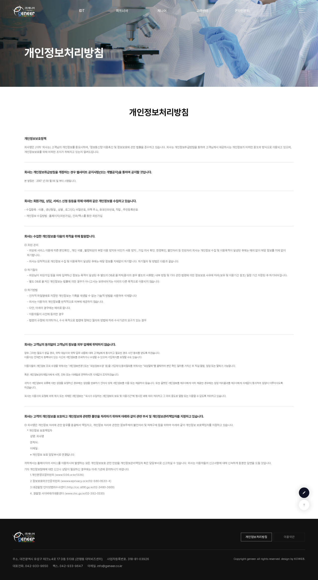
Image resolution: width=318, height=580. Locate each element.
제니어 (162, 11)
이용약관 (289, 537)
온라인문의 (242, 11)
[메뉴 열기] (302, 10)
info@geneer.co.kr (109, 566)
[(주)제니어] (24, 10)
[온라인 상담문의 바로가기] (304, 492)
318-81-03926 (138, 559)
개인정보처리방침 (256, 537)
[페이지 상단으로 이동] (304, 505)
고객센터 (202, 11)
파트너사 (122, 11)
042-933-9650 (36, 566)
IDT (82, 11)
